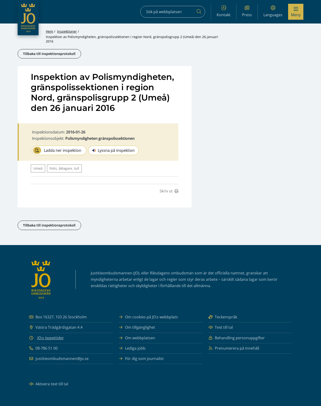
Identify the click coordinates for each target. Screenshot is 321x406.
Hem (49, 31)
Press (247, 14)
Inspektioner (67, 31)
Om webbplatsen (140, 337)
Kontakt (224, 14)
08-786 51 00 (46, 348)
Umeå (38, 168)
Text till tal (224, 327)
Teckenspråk (226, 317)
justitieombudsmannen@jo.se (62, 358)
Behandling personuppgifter (240, 337)
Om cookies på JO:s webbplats (151, 317)
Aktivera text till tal (51, 383)
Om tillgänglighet (140, 327)
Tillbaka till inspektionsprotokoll (49, 53)
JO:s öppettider (50, 337)
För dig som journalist (144, 358)
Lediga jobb (135, 348)
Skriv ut (166, 191)
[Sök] (199, 11)
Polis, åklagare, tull (64, 168)
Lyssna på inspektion (116, 150)
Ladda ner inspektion (62, 150)
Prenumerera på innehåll (237, 348)
